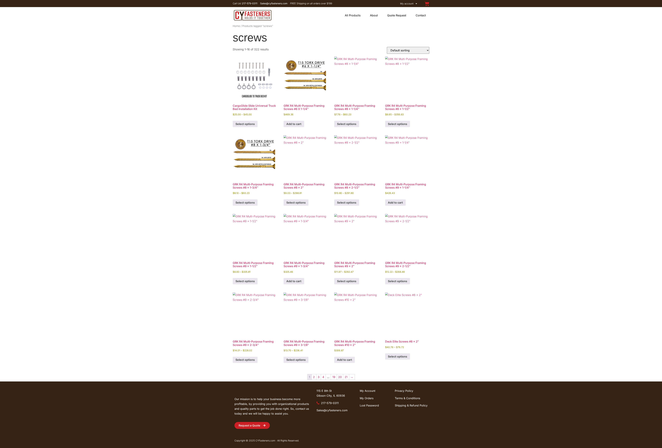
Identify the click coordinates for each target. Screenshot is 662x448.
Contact (421, 15)
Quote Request (396, 15)
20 (340, 377)
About (374, 15)
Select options (245, 124)
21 (346, 377)
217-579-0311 (329, 403)
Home (236, 26)
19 (333, 377)
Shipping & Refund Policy (411, 405)
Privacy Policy (404, 390)
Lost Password (369, 405)
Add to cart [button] (293, 124)
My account (406, 3)
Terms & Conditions (407, 398)
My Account (367, 390)
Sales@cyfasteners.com (332, 410)
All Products (352, 15)
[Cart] (426, 3)
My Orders (366, 398)
